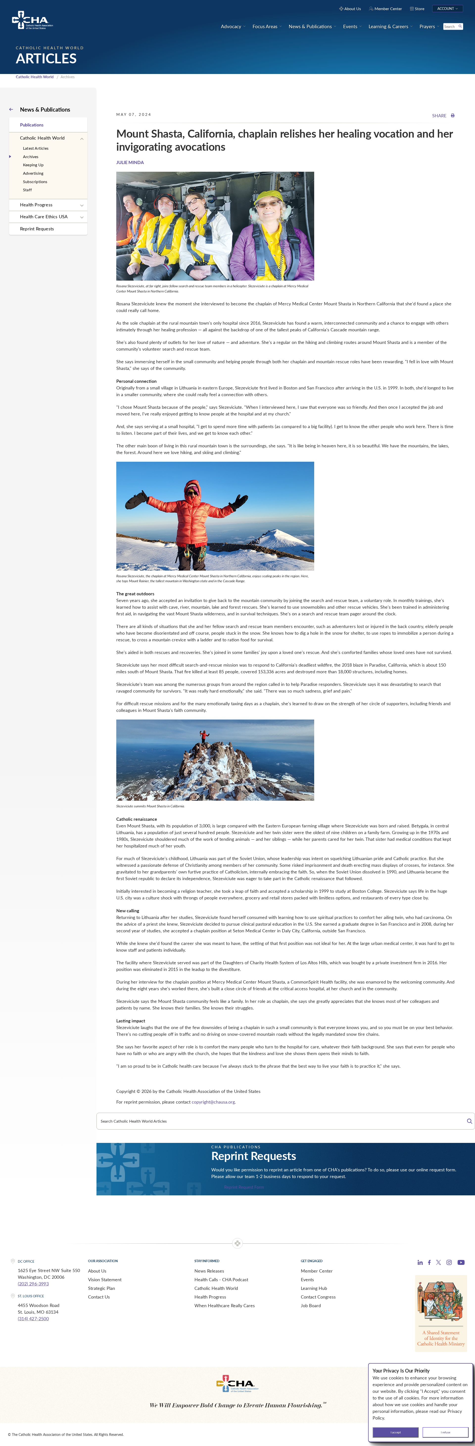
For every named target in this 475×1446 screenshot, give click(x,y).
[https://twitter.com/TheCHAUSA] (438, 1263)
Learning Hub (314, 1288)
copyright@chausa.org (213, 1102)
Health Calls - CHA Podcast (221, 1279)
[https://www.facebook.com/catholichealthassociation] (429, 1263)
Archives (31, 156)
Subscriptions (35, 181)
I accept (396, 1432)
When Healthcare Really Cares (224, 1305)
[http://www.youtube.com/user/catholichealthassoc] (461, 1263)
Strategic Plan (101, 1288)
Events (307, 1279)
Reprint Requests (37, 229)
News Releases (209, 1271)
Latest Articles (35, 148)
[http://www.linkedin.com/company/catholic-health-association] (420, 1263)
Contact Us (99, 1297)
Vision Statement (104, 1279)
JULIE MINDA (130, 162)
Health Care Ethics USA (44, 216)
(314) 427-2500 (33, 1319)
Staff (27, 189)
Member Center (317, 1271)
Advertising (33, 173)
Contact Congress (318, 1297)
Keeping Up (33, 164)
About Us (97, 1271)
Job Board (311, 1305)
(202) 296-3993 (33, 1284)
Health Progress (36, 205)
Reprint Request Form (244, 1187)
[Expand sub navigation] (82, 139)
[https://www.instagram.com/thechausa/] (449, 1264)
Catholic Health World (35, 76)
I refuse (445, 1432)
